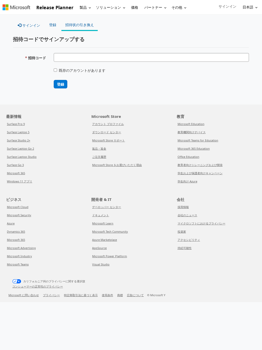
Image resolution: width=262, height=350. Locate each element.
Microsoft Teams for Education (198, 140)
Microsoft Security (19, 215)
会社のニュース (187, 215)
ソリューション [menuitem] (108, 7)
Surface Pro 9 (16, 124)
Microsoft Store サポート (108, 140)
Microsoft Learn (102, 223)
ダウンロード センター (106, 132)
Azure (11, 223)
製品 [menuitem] (83, 7)
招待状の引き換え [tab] (79, 24)
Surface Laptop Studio (22, 157)
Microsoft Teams (18, 264)
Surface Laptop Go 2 (20, 148)
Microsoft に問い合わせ (23, 295)
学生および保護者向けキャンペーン (200, 173)
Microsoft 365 (16, 173)
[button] (227, 6)
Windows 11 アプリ (19, 181)
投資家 (182, 231)
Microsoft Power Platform (109, 256)
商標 (120, 295)
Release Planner (54, 7)
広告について (135, 295)
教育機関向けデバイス (192, 132)
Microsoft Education (191, 124)
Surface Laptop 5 (18, 132)
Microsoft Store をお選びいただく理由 (117, 165)
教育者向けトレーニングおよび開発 (200, 165)
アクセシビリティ (189, 240)
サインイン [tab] (30, 25)
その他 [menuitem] (176, 7)
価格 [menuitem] (134, 7)
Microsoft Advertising (21, 248)
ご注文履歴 (99, 157)
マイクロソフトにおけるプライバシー (201, 223)
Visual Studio (101, 264)
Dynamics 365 (16, 231)
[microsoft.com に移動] (16, 7)
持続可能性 (185, 248)
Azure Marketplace (104, 240)
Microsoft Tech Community (110, 231)
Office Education (188, 157)
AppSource (99, 248)
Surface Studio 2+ (18, 140)
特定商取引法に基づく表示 (81, 295)
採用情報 (183, 207)
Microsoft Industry (19, 256)
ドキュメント (100, 215)
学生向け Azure (187, 181)
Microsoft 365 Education (194, 148)
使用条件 (107, 295)
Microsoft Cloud (17, 207)
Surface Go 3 (15, 165)
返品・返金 (99, 148)
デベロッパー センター (106, 207)
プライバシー (51, 295)
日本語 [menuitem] (248, 7)
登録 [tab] (52, 24)
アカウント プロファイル (108, 124)
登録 (60, 84)
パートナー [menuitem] (153, 7)
